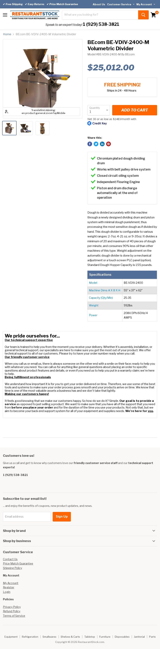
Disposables (122, 636)
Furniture (104, 636)
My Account (144, 4)
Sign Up (62, 516)
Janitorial (139, 636)
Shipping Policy (12, 568)
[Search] (143, 14)
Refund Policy (11, 611)
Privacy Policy (12, 607)
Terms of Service (14, 615)
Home (7, 34)
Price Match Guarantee (18, 563)
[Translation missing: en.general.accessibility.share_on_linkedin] (102, 144)
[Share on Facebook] (89, 144)
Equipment (11, 636)
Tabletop (89, 636)
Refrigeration (30, 636)
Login (6, 591)
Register (8, 587)
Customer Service (119, 4)
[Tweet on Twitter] (96, 144)
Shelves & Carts (70, 636)
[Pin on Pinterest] (108, 144)
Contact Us (10, 559)
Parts (152, 636)
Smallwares (49, 636)
